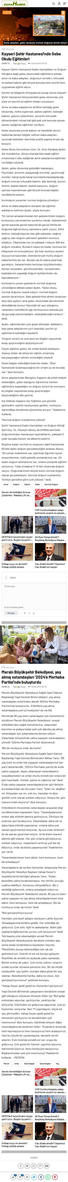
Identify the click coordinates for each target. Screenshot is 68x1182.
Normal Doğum (51, 484)
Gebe (37, 484)
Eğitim (27, 484)
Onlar (16, 1063)
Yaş (57, 1063)
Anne (6, 484)
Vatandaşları (45, 1063)
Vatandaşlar (29, 1063)
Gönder (11, 613)
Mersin (6, 1063)
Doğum (16, 484)
